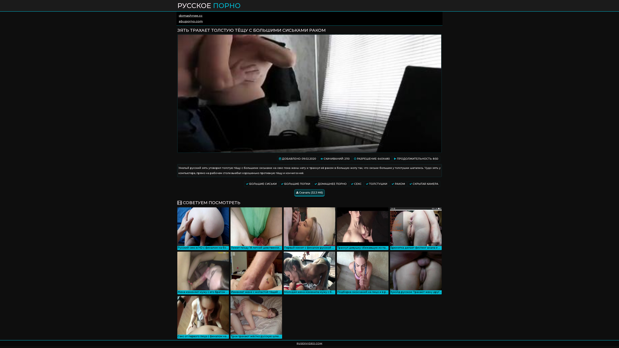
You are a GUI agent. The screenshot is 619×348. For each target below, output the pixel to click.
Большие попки (297, 183)
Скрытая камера (425, 183)
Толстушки (377, 183)
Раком (399, 183)
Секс (358, 183)
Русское (209, 5)
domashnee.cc (190, 16)
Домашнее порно (332, 183)
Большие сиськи (263, 183)
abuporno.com (191, 21)
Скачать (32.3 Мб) (311, 192)
